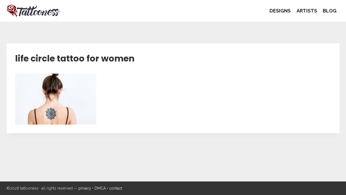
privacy (84, 188)
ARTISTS (307, 11)
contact (115, 188)
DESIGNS (280, 11)
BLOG (330, 11)
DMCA (100, 188)
